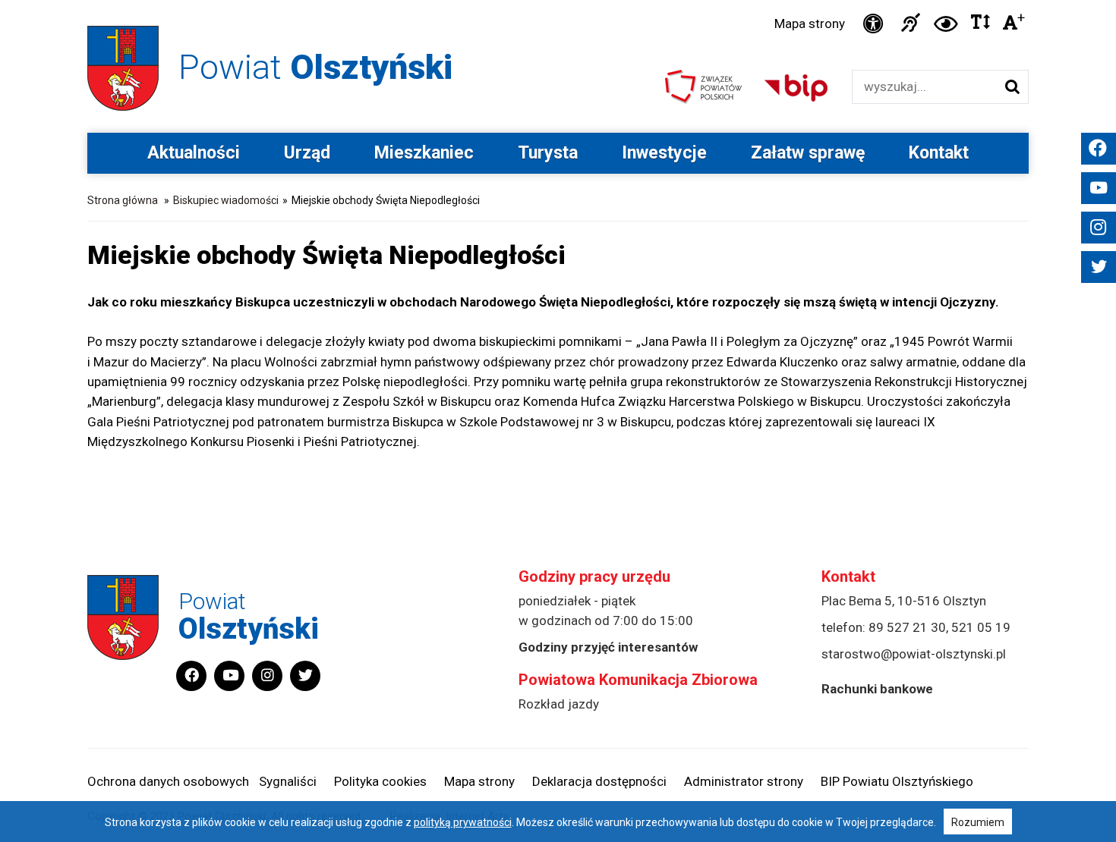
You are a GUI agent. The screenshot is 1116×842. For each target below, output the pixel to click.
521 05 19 (980, 627)
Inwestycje (664, 153)
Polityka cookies (380, 781)
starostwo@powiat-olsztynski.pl (913, 653)
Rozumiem (977, 822)
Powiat (315, 67)
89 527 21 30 (907, 627)
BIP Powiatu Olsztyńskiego (897, 781)
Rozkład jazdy (559, 704)
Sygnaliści (288, 781)
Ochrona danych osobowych (168, 781)
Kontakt (939, 153)
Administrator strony (743, 781)
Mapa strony (809, 23)
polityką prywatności (463, 822)
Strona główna (122, 200)
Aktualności (193, 153)
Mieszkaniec (424, 153)
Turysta (548, 153)
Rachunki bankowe (877, 688)
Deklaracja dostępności (599, 781)
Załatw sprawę (808, 153)
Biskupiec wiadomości (226, 200)
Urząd (307, 153)
